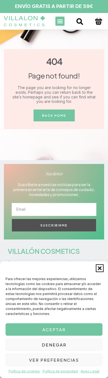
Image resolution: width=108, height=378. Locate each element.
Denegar (54, 344)
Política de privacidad (60, 371)
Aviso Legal (90, 371)
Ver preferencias (54, 360)
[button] (99, 268)
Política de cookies (24, 371)
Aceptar (54, 329)
